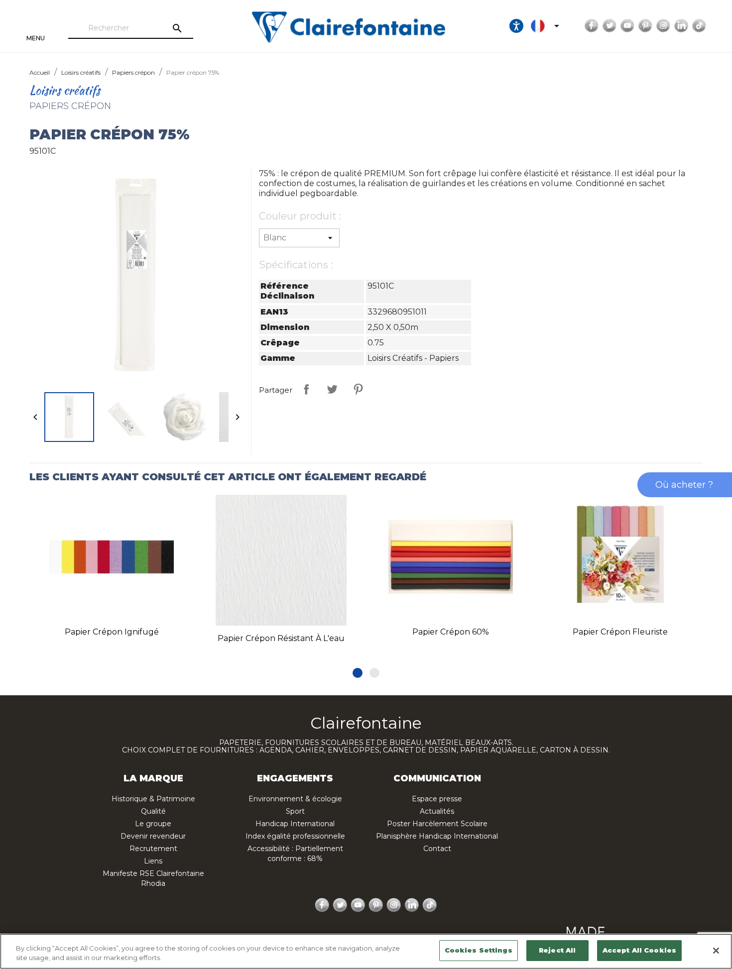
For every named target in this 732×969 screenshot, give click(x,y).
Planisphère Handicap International (437, 836)
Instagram (663, 26)
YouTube (627, 26)
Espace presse (437, 798)
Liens (153, 861)
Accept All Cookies (639, 950)
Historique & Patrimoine (153, 798)
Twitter (609, 26)
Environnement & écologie (295, 798)
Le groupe (153, 823)
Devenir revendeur (153, 836)
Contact (437, 848)
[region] (366, 951)
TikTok (699, 26)
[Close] (716, 951)
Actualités (437, 811)
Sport (295, 811)
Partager (306, 389)
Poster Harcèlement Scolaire (437, 823)
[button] (357, 672)
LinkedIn (681, 26)
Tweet (332, 389)
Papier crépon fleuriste (620, 632)
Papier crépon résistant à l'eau (281, 638)
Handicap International (295, 823)
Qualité (153, 811)
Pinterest (645, 26)
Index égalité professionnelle (295, 836)
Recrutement (153, 848)
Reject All (557, 950)
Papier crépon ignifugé (112, 632)
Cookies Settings (478, 950)
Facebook (592, 26)
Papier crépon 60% (450, 632)
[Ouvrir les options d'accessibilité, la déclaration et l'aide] (516, 26)
